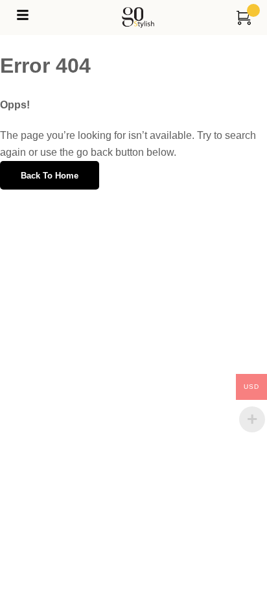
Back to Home (49, 175)
